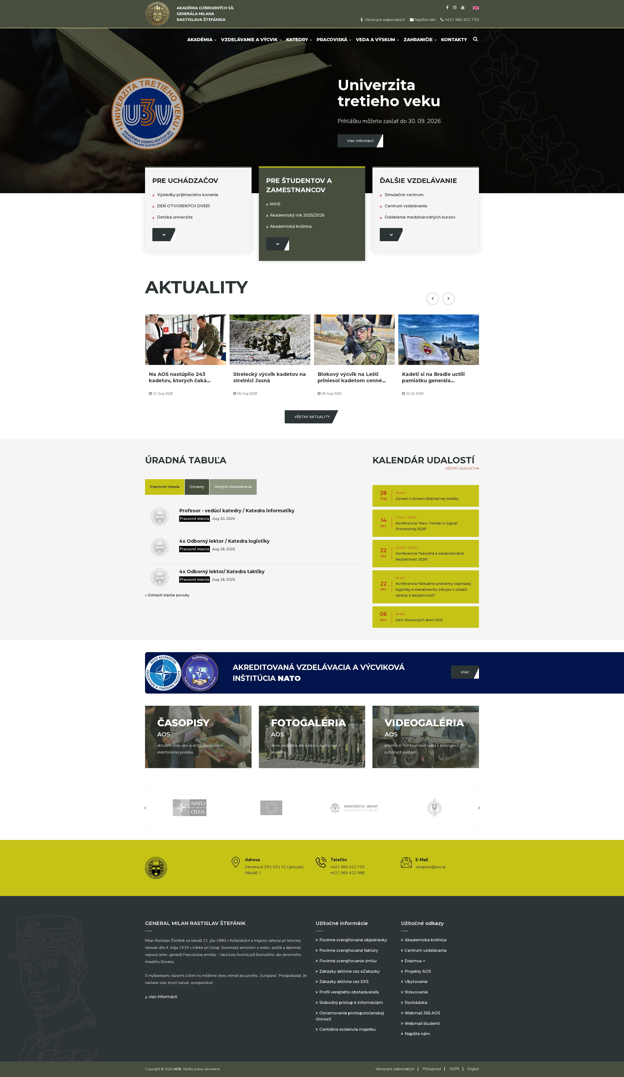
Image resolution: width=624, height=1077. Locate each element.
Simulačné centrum (404, 194)
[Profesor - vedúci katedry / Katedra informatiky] (159, 516)
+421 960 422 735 (461, 19)
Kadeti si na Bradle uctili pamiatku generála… (349, 377)
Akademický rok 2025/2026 (297, 215)
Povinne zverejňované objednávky (353, 940)
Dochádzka (416, 1002)
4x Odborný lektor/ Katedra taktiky (221, 571)
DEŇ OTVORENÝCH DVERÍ (183, 206)
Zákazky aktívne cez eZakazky (349, 971)
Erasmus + (415, 961)
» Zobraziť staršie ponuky (167, 595)
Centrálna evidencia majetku (347, 1029)
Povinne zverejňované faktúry (348, 950)
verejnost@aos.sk (431, 867)
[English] (474, 7)
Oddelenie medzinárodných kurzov (420, 217)
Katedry (297, 39)
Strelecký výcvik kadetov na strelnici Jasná (185, 377)
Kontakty (454, 39)
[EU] (189, 807)
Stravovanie (416, 992)
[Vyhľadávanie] (475, 39)
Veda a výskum (375, 39)
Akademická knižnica (291, 226)
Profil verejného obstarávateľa (349, 992)
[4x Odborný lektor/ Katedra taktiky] (159, 577)
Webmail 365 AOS (422, 1013)
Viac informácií (163, 996)
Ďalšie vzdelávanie (418, 181)
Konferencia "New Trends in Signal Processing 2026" (426, 523)
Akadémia (200, 39)
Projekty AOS (418, 971)
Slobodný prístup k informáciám (351, 1002)
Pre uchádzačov (185, 181)
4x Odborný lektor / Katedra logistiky (224, 541)
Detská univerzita (175, 217)
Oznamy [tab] (197, 487)
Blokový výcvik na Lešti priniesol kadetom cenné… (267, 377)
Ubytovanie (416, 981)
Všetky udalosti (460, 468)
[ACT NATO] (434, 807)
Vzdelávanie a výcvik (249, 39)
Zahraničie (418, 39)
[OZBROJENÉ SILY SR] (353, 807)
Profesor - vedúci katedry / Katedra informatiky (236, 511)
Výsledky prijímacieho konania (187, 194)
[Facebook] (447, 7)
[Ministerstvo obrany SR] (271, 807)
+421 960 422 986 (347, 873)
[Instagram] (455, 7)
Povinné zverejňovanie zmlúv (348, 961)
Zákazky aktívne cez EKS (344, 981)
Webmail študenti (422, 1023)
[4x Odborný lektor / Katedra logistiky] (159, 547)
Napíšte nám (425, 19)
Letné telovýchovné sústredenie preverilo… (431, 377)
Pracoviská (332, 39)
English (473, 1069)
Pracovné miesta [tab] (164, 487)
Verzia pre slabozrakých (384, 19)
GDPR (454, 1069)
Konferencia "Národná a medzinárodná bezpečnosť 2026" (430, 554)
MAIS (275, 204)
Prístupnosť (432, 1069)
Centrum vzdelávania (406, 206)
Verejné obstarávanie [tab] (233, 487)
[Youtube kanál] (463, 7)
